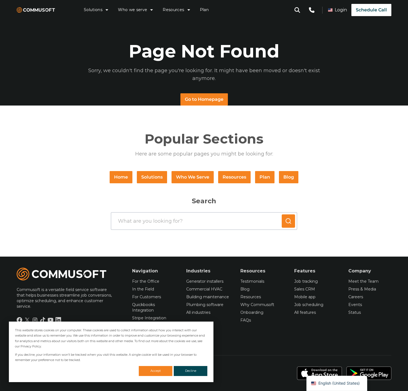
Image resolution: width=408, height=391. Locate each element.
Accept (155, 371)
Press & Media (362, 289)
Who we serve (132, 9)
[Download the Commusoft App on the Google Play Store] (368, 373)
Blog (288, 177)
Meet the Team (363, 281)
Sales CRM (304, 289)
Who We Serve (192, 177)
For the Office (145, 281)
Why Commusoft (257, 304)
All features (305, 312)
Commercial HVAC (204, 289)
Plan (204, 9)
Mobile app (305, 296)
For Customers (146, 296)
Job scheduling (308, 304)
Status (354, 312)
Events (355, 304)
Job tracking (306, 281)
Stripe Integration (149, 317)
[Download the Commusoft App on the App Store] (319, 373)
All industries (198, 312)
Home (121, 177)
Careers (355, 296)
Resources (173, 9)
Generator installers (204, 281)
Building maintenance (207, 296)
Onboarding (251, 312)
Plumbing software (204, 304)
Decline (190, 371)
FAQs (245, 320)
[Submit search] (288, 221)
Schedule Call (371, 9)
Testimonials (252, 281)
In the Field (143, 289)
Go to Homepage (204, 99)
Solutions (93, 9)
